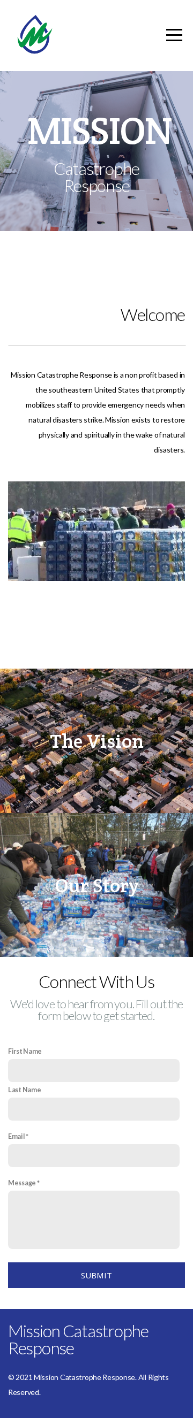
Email (16, 1136)
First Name (25, 1051)
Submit (97, 1275)
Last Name (24, 1090)
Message (22, 1183)
